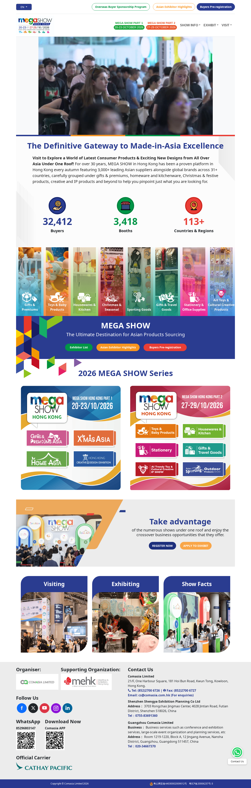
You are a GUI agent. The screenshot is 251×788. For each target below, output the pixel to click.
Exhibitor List (79, 347)
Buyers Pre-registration (216, 7)
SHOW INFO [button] (189, 25)
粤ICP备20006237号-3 (201, 783)
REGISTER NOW (162, 546)
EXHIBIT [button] (210, 25)
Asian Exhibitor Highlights (174, 7)
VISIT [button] (225, 25)
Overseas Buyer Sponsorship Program (120, 7)
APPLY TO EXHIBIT (195, 546)
